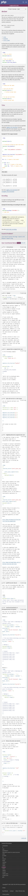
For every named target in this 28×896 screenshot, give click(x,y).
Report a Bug (10, 238)
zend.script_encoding (11, 229)
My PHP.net (5, 891)
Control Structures (7, 843)
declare (4, 867)
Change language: (12, 9)
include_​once (5, 875)
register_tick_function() (12, 127)
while (3, 854)
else (3, 849)
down (5, 293)
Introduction (5, 845)
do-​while (4, 855)
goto (3, 877)
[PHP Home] (4, 2)
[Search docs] (23, 2)
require (4, 870)
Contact (12, 891)
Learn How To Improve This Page (9, 236)
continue (4, 862)
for (3, 857)
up (2, 293)
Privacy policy (5, 894)
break (3, 860)
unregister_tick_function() (8, 191)
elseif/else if (5, 850)
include (4, 872)
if (2, 847)
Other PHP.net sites (20, 891)
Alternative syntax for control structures (11, 852)
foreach (4, 859)
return (3, 868)
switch (3, 863)
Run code (4, 172)
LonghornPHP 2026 (14, 5)
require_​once (5, 873)
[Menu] (26, 2)
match (3, 865)
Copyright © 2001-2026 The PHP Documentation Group (14, 886)
